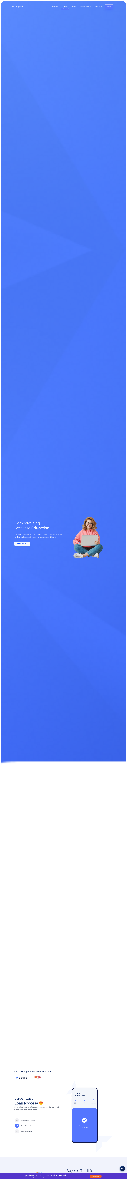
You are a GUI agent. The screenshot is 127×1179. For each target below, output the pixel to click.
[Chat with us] (122, 1168)
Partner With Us (85, 6)
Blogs (74, 6)
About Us (55, 6)
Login (109, 6)
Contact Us (98, 6)
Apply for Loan (22, 544)
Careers (65, 7)
